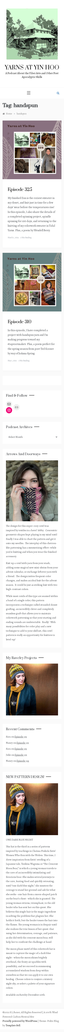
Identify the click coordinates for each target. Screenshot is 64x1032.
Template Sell (13, 1025)
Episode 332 (23, 761)
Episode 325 (20, 189)
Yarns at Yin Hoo (32, 67)
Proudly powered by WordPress (20, 1021)
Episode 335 (21, 736)
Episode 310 (19, 322)
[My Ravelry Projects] (32, 689)
